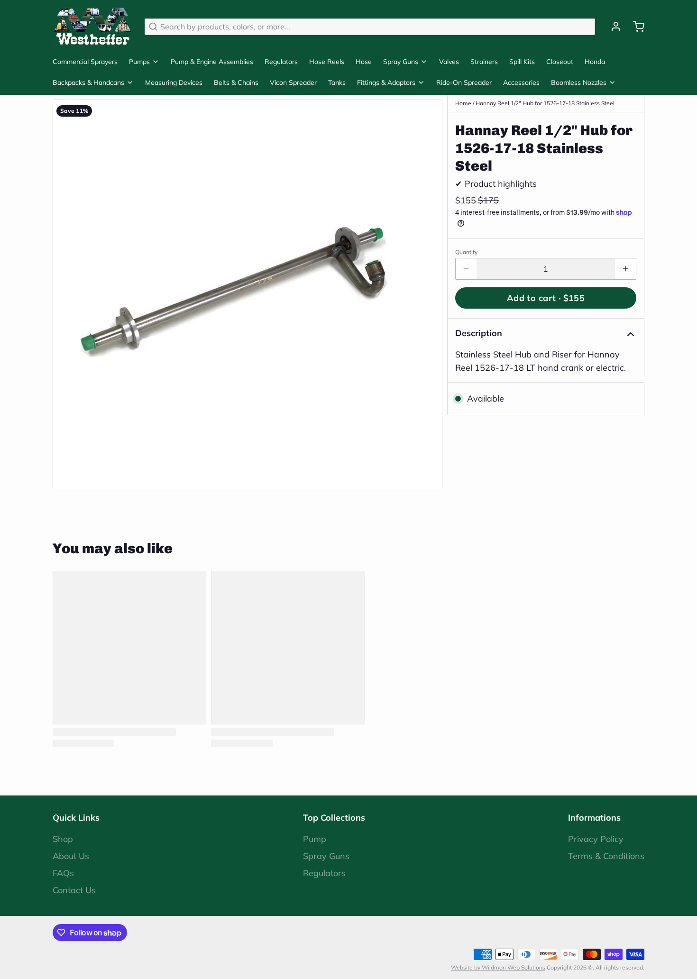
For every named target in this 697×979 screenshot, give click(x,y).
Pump (314, 838)
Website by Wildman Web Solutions (498, 967)
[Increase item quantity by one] (625, 268)
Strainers (484, 61)
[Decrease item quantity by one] (466, 268)
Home (463, 103)
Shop (63, 838)
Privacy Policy (596, 838)
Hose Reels (326, 61)
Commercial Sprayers (85, 61)
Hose (364, 61)
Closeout (559, 61)
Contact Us (74, 890)
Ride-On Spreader (464, 82)
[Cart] (634, 26)
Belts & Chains (236, 82)
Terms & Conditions (606, 856)
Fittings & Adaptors (386, 82)
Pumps (139, 61)
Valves (449, 61)
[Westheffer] (93, 27)
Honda (595, 61)
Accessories (521, 82)
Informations (594, 817)
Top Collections (334, 817)
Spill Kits (522, 61)
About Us (71, 856)
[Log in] (612, 26)
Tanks (337, 82)
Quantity (466, 252)
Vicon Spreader (293, 82)
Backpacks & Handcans (88, 82)
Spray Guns (400, 61)
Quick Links (76, 817)
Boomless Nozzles (578, 82)
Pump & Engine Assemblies (212, 61)
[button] (545, 298)
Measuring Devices (173, 82)
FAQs (63, 873)
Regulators (281, 61)
